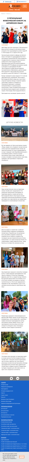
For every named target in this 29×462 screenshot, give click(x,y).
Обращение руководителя (7, 386)
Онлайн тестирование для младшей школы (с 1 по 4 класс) (14, 444)
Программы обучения (6, 406)
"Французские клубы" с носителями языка (10, 434)
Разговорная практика (7, 420)
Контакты (3, 437)
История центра (4, 384)
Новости (8, 13)
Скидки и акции (4, 395)
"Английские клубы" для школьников (9, 426)
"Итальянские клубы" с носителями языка (10, 428)
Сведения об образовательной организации (10, 403)
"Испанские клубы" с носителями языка (9, 430)
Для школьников (4, 410)
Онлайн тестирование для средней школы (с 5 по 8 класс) (13, 446)
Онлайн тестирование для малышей (9, 441)
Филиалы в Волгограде (6, 401)
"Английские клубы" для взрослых (8, 424)
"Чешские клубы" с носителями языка (9, 432)
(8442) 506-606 (14, 10)
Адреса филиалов (5, 439)
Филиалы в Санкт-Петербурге (7, 399)
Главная (3, 13)
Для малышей (4, 408)
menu (25, 7)
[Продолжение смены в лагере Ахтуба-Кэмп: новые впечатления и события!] (14, 174)
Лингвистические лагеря (6, 422)
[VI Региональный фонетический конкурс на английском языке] (14, 34)
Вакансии (3, 397)
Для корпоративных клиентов (7, 415)
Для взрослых (4, 412)
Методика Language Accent (7, 391)
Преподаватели (4, 388)
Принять (21, 457)
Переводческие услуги (6, 417)
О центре (3, 382)
